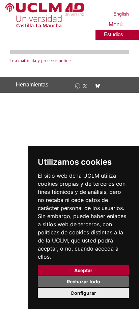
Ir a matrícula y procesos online (44, 60)
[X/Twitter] (86, 85)
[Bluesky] (98, 85)
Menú (114, 24)
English (121, 13)
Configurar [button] (83, 293)
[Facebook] (92, 85)
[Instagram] (71, 85)
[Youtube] (112, 85)
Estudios (112, 34)
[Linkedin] (103, 85)
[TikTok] (79, 85)
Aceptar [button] (83, 270)
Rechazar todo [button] (83, 281)
